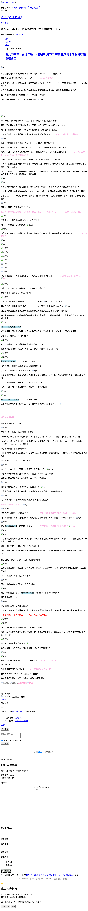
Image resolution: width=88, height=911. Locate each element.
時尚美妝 (19, 35)
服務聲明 (66, 879)
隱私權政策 (57, 879)
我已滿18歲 (5, 906)
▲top (3, 725)
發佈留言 (5, 743)
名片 (7, 45)
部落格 (8, 42)
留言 (20, 711)
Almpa (3, 699)
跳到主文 (4, 23)
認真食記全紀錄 (21, 721)
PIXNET (26, 879)
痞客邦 (15, 711)
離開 (13, 906)
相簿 (7, 39)
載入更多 (5, 729)
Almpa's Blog (11, 17)
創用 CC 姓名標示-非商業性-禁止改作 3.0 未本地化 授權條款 (50, 875)
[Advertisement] (42, 108)
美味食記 (18, 718)
